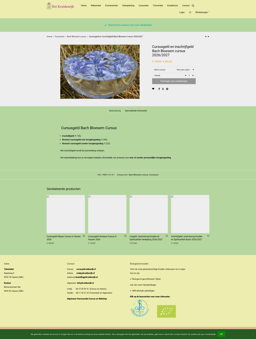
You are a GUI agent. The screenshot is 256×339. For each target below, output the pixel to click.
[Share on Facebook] (159, 89)
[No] (252, 334)
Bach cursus (159, 70)
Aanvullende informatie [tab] (136, 110)
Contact (186, 5)
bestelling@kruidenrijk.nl (87, 277)
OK (221, 334)
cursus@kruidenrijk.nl (86, 269)
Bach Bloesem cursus (76, 36)
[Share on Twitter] (163, 89)
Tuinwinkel (158, 5)
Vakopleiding (128, 5)
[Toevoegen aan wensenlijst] (154, 89)
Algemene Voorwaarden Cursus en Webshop (87, 299)
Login (182, 12)
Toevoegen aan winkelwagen (173, 81)
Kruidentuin (172, 5)
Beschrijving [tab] (115, 110)
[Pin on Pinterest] (167, 89)
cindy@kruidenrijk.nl (85, 273)
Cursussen (144, 5)
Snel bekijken (51, 243)
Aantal (157, 75)
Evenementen (111, 5)
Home (84, 5)
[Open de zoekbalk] (193, 5)
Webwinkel (96, 5)
